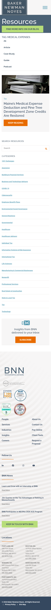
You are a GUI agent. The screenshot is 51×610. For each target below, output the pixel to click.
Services (6, 424)
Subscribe (25, 340)
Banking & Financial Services (13, 175)
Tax (3, 305)
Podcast (8, 66)
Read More (6, 490)
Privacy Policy (10, 604)
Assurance (6, 168)
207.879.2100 (7, 556)
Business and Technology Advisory (15, 182)
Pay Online (37, 430)
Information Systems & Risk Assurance (16, 250)
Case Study (9, 54)
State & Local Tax (8, 298)
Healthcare (6, 229)
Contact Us (37, 424)
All (5, 41)
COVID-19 (5, 188)
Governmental (7, 223)
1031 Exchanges (8, 161)
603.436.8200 (7, 587)
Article (7, 47)
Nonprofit (5, 277)
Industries (6, 430)
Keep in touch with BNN (19, 524)
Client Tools (37, 435)
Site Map (22, 604)
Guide (6, 60)
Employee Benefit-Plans (11, 202)
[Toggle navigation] (45, 7)
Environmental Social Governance (14, 209)
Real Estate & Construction (12, 291)
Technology (6, 311)
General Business (8, 216)
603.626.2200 (31, 573)
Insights (5, 435)
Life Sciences (7, 264)
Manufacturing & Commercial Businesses (17, 270)
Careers (5, 440)
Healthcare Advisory (9, 236)
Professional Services (10, 284)
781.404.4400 (7, 573)
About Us (36, 419)
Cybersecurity (7, 195)
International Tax (8, 257)
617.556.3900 (31, 558)
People (5, 419)
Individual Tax (7, 243)
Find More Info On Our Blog (22, 29)
